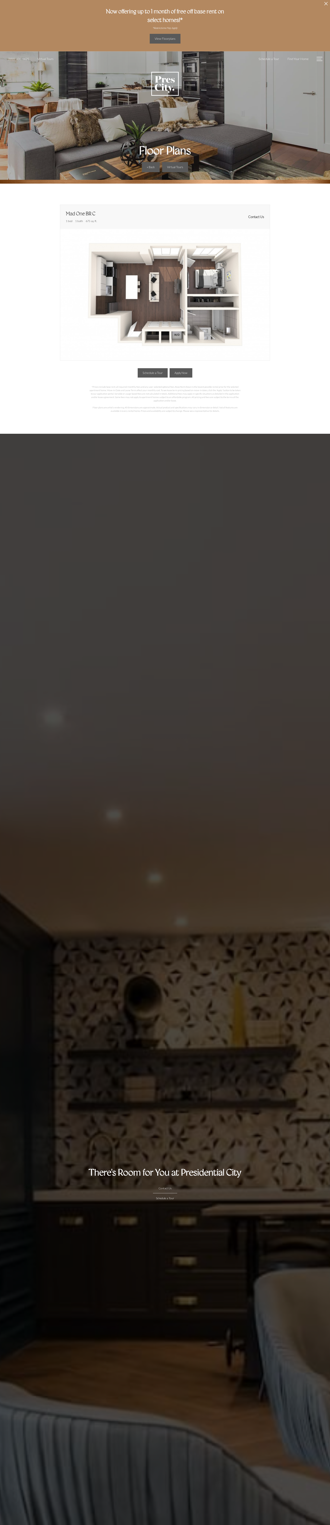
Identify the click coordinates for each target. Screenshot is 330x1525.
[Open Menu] (319, 59)
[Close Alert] (326, 4)
